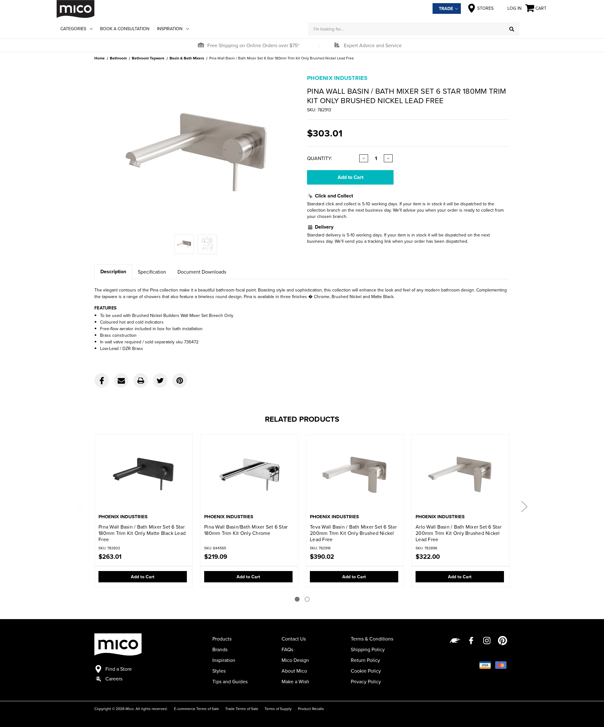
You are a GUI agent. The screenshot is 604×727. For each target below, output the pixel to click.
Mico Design (295, 660)
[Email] (121, 380)
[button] (200, 45)
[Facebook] (101, 380)
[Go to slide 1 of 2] (297, 599)
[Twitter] (160, 380)
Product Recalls (311, 708)
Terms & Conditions (372, 638)
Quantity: (319, 158)
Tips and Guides (230, 681)
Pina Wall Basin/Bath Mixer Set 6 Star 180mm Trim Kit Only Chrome (246, 530)
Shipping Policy (368, 649)
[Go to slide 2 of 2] (307, 599)
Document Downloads (201, 271)
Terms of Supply (278, 708)
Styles (219, 670)
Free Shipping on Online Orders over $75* (253, 45)
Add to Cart (142, 577)
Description (113, 271)
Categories (73, 28)
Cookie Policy (366, 670)
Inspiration (169, 28)
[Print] (140, 380)
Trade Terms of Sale (241, 708)
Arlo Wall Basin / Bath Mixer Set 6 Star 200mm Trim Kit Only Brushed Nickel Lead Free (458, 533)
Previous (80, 506)
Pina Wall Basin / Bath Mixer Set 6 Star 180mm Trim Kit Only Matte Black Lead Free (142, 533)
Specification (152, 271)
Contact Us (294, 638)
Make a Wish (295, 681)
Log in (514, 8)
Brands (219, 649)
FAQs (287, 649)
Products (222, 638)
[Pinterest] (179, 380)
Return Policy (365, 660)
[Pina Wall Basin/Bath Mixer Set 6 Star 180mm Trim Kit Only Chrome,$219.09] (249, 474)
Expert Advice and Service (373, 45)
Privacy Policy (366, 681)
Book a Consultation (124, 28)
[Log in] (533, 29)
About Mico (294, 670)
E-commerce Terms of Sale (196, 708)
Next (524, 506)
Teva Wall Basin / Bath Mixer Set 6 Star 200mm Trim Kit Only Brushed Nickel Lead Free (353, 533)
